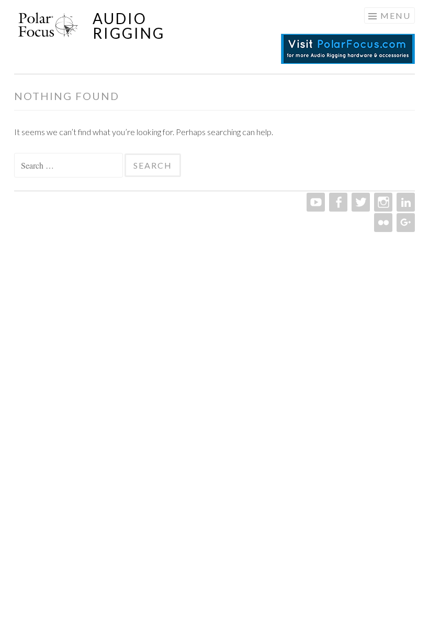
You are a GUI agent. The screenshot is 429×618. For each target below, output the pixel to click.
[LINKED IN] (404, 202)
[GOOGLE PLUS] (404, 222)
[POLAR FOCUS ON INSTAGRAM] (382, 202)
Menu (395, 15)
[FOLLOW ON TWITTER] (359, 202)
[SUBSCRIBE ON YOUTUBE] (314, 202)
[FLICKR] (382, 222)
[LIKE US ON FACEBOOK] (337, 202)
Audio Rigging (129, 25)
